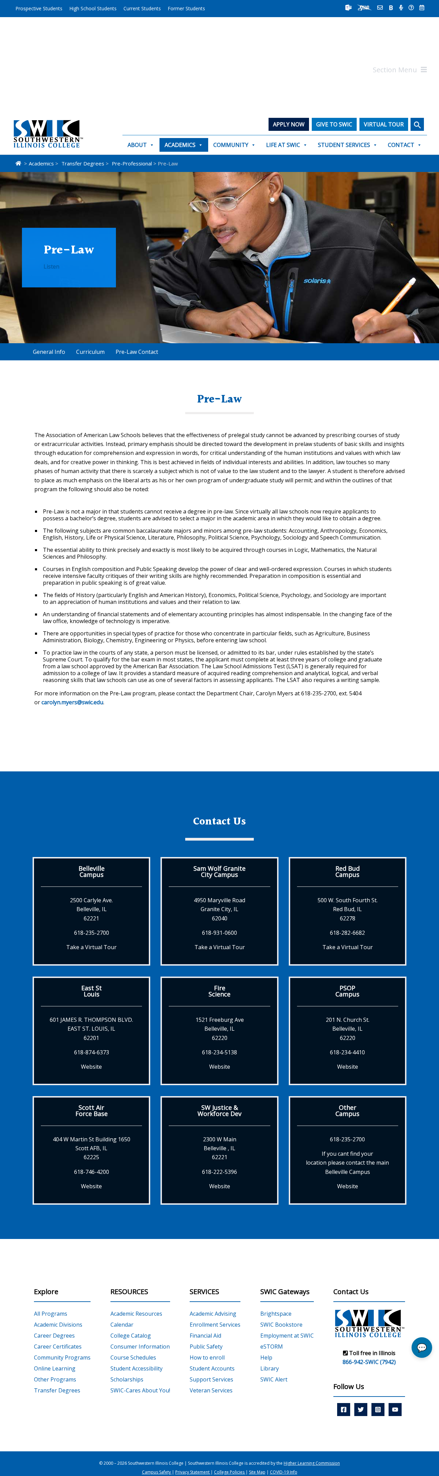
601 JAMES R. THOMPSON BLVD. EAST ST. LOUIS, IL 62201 (91, 1029)
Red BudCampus (347, 871)
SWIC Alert (273, 1379)
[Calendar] (422, 7)
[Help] (411, 7)
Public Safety (206, 1346)
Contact (401, 145)
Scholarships (126, 1379)
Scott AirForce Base (91, 1110)
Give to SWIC (334, 124)
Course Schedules (133, 1357)
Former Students (186, 8)
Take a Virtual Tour (91, 947)
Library (269, 1368)
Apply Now (289, 124)
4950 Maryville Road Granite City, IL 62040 (219, 909)
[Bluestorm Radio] (401, 7)
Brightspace (276, 1313)
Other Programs (55, 1379)
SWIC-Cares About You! (140, 1390)
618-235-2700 (91, 933)
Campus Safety (157, 1472)
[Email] (380, 7)
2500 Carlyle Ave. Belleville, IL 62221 (91, 909)
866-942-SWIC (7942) (369, 1362)
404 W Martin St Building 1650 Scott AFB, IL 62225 (91, 1148)
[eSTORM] (364, 7)
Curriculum (90, 352)
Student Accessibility (136, 1368)
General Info (49, 352)
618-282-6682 (347, 933)
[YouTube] (395, 1409)
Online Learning (54, 1368)
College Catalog (130, 1335)
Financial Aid (205, 1335)
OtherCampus (347, 1110)
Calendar (121, 1324)
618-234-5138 (219, 1052)
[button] (417, 124)
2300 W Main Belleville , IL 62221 (219, 1148)
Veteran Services (211, 1390)
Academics (180, 145)
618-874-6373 (91, 1052)
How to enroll (207, 1357)
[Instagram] (377, 1409)
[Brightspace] (390, 7)
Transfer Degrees (57, 1390)
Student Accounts (212, 1368)
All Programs (50, 1313)
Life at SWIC (283, 145)
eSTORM (271, 1346)
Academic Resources (136, 1313)
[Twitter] (360, 1409)
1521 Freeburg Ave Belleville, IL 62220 (219, 1029)
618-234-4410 (347, 1052)
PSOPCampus (347, 991)
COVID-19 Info (283, 1472)
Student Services (344, 145)
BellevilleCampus (92, 871)
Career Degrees (54, 1335)
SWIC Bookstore (281, 1324)
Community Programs (62, 1357)
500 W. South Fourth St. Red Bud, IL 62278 (348, 909)
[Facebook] (343, 1409)
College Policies (230, 1472)
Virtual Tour (384, 124)
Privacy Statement (193, 1472)
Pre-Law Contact (137, 352)
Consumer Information (140, 1346)
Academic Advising (213, 1313)
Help (266, 1357)
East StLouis (91, 991)
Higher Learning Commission (312, 1463)
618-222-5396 (219, 1172)
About (137, 145)
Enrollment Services (215, 1324)
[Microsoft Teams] (348, 7)
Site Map (257, 1472)
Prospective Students (38, 8)
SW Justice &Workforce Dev (219, 1110)
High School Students (93, 8)
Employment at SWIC (287, 1335)
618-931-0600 (219, 933)
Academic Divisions (58, 1324)
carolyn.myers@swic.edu (72, 702)
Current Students (142, 8)
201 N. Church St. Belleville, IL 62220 (347, 1029)
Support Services (211, 1379)
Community (230, 145)
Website (91, 1066)
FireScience (219, 991)
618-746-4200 (91, 1172)
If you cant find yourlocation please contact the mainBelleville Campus (347, 1163)
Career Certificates (58, 1346)
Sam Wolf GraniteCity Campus (219, 871)
